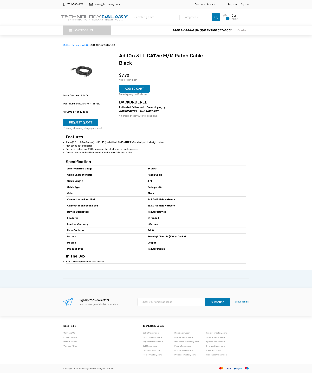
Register (232, 4)
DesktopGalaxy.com (152, 337)
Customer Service (205, 4)
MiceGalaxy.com (182, 333)
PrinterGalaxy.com (183, 350)
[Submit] (216, 17)
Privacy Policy (70, 337)
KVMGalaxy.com (150, 346)
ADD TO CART (134, 88)
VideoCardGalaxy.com (216, 355)
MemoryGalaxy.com (152, 355)
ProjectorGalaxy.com (216, 333)
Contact (243, 30)
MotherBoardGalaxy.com (186, 342)
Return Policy (70, 342)
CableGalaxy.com (151, 333)
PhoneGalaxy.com (183, 346)
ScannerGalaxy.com (215, 337)
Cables (66, 45)
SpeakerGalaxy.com (215, 342)
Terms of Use (70, 346)
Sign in (245, 4)
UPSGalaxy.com (213, 350)
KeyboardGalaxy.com (153, 342)
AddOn (85, 45)
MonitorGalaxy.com (183, 337)
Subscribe (217, 302)
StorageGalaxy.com (215, 346)
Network (76, 45)
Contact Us (69, 333)
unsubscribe (242, 302)
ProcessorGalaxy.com (185, 355)
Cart (235, 15)
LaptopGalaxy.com (152, 350)
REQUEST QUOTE (80, 122)
